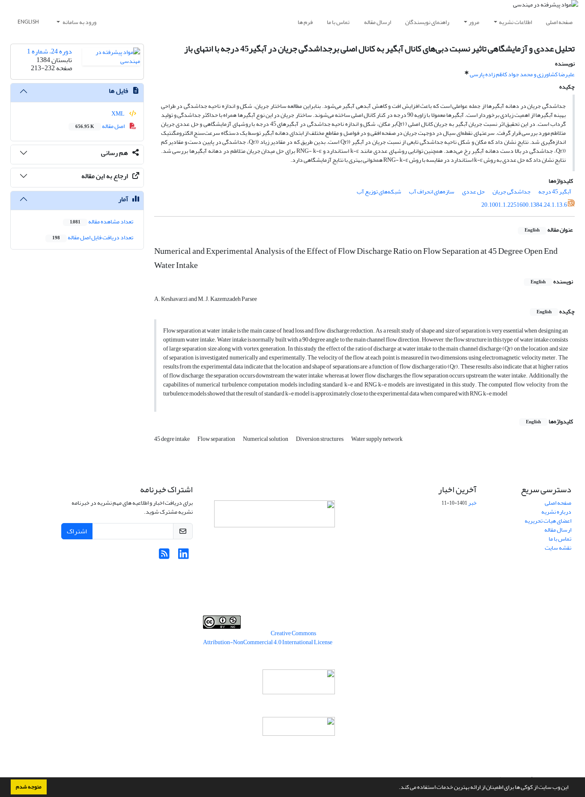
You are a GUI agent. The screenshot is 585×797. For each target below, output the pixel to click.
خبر (472, 503)
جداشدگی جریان (511, 191)
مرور (474, 22)
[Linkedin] (183, 556)
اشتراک (77, 531)
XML (118, 113)
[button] (396, 788)
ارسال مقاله (377, 22)
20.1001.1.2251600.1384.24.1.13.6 (524, 205)
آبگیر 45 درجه (554, 191)
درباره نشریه (556, 511)
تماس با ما (338, 22)
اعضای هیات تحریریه (548, 520)
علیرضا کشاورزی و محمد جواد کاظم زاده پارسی (522, 74)
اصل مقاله (100, 126)
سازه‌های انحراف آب (431, 191)
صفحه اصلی (559, 22)
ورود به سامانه (79, 22)
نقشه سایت (558, 547)
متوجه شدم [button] (29, 787)
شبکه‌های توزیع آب (379, 191)
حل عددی (473, 191)
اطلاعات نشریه (515, 22)
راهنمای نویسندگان (427, 22)
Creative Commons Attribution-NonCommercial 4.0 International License (267, 637)
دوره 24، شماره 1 (49, 51)
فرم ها (305, 22)
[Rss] (164, 556)
